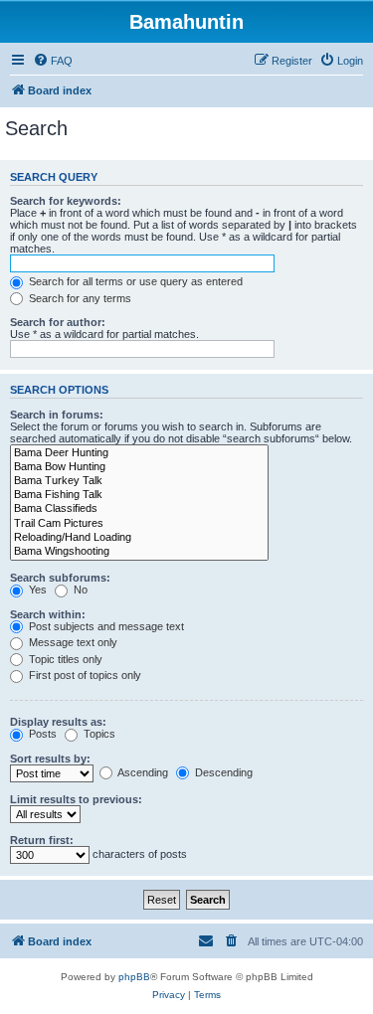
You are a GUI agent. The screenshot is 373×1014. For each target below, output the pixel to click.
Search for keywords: (65, 201)
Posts (41, 734)
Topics (98, 734)
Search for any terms (78, 298)
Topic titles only (64, 659)
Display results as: (58, 722)
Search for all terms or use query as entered (134, 281)
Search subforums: (60, 578)
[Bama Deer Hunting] (139, 453)
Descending (222, 772)
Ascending (141, 772)
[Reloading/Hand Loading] (139, 538)
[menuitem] (53, 61)
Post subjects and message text (105, 626)
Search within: (48, 614)
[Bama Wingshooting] (139, 552)
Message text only (71, 642)
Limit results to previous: (76, 799)
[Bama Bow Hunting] (139, 467)
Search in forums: (56, 415)
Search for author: (57, 322)
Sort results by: (50, 758)
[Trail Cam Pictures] (139, 524)
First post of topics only (83, 675)
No (79, 589)
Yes (36, 589)
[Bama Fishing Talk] (139, 495)
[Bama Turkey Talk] (139, 481)
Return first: (42, 840)
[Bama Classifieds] (139, 509)
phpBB (134, 976)
